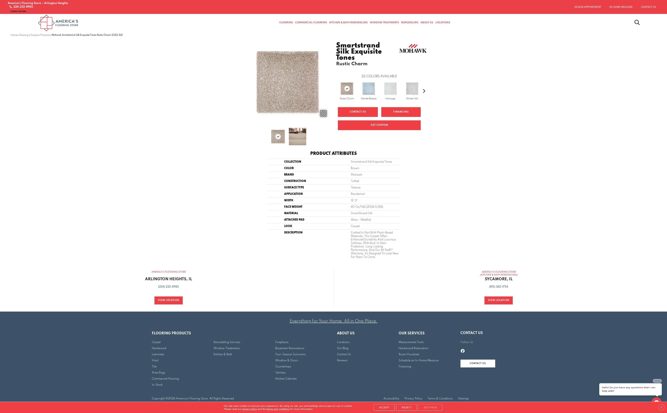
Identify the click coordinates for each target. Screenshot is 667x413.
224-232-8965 (22, 7)
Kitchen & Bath (222, 354)
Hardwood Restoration (413, 348)
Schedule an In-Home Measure (419, 360)
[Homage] (390, 88)
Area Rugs (158, 372)
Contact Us (358, 112)
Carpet (34, 35)
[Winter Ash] (412, 88)
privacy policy (249, 409)
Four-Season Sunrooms (290, 354)
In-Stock (157, 385)
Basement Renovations (289, 348)
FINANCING (401, 112)
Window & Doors (286, 360)
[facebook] (463, 351)
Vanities (280, 372)
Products (45, 35)
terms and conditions (278, 409)
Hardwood (159, 348)
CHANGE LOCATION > (18, 11)
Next (329, 135)
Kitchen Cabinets (286, 379)
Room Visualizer (409, 354)
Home (13, 35)
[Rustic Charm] (347, 88)
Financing (405, 366)
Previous (246, 135)
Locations (343, 342)
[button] (477, 363)
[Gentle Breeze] (368, 88)
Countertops (283, 366)
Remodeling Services (226, 342)
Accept (384, 407)
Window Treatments (226, 348)
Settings (430, 407)
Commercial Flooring (165, 379)
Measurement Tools (411, 342)
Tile (154, 366)
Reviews (342, 360)
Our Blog (342, 348)
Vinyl (155, 360)
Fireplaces (282, 342)
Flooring (23, 35)
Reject (407, 407)
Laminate (158, 354)
